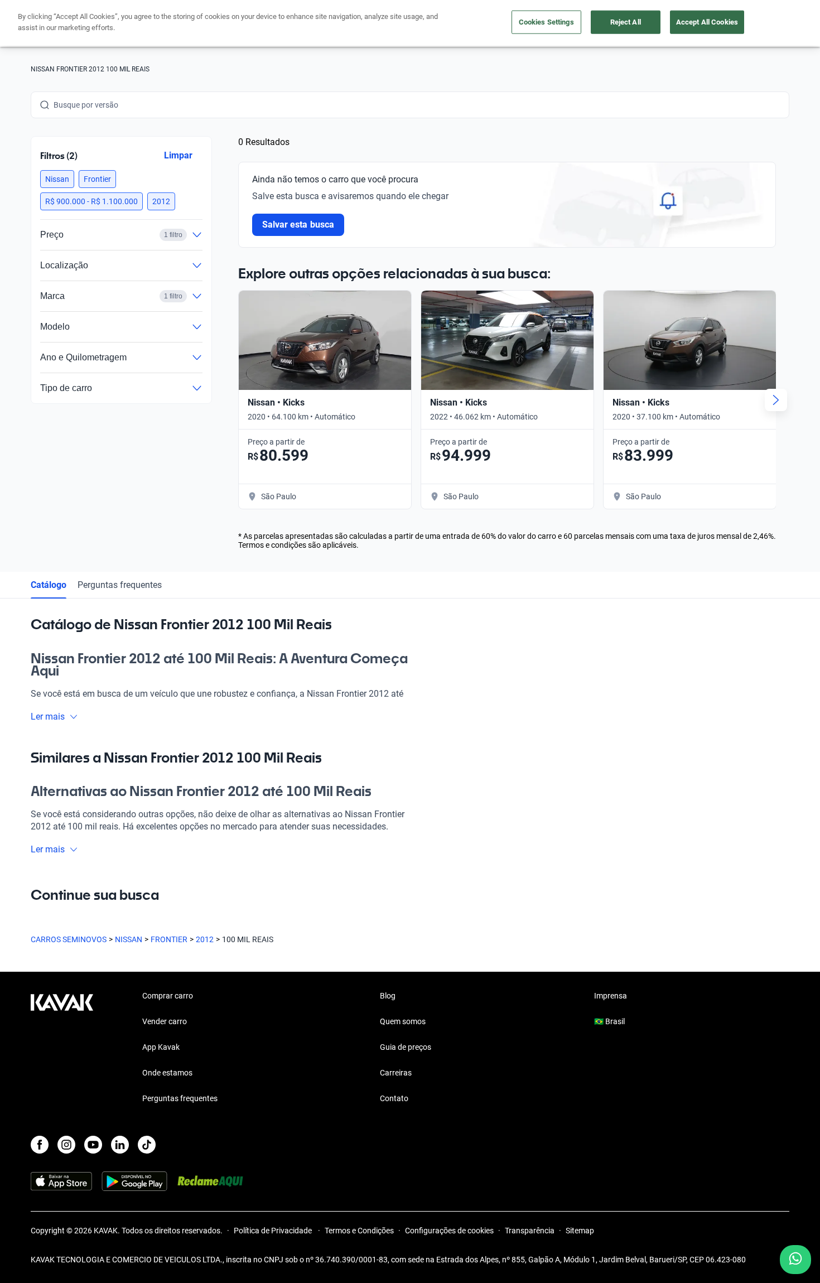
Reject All (625, 22)
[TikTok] (147, 1145)
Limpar (178, 155)
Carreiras (396, 1072)
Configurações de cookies (449, 1230)
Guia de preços (405, 1047)
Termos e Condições (359, 1230)
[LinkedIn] (120, 1145)
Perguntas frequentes (120, 585)
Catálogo (48, 585)
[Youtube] (93, 1145)
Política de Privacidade (273, 1230)
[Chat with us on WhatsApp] (795, 1259)
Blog (387, 995)
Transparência (529, 1230)
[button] (57, 179)
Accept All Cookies (707, 22)
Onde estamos (167, 1072)
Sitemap (580, 1230)
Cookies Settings (546, 22)
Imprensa (610, 995)
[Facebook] (40, 1145)
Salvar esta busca (298, 224)
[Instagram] (66, 1145)
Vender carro (164, 1021)
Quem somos (403, 1021)
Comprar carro (167, 995)
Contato (394, 1098)
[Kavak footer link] (62, 1048)
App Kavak (161, 1047)
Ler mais (48, 716)
